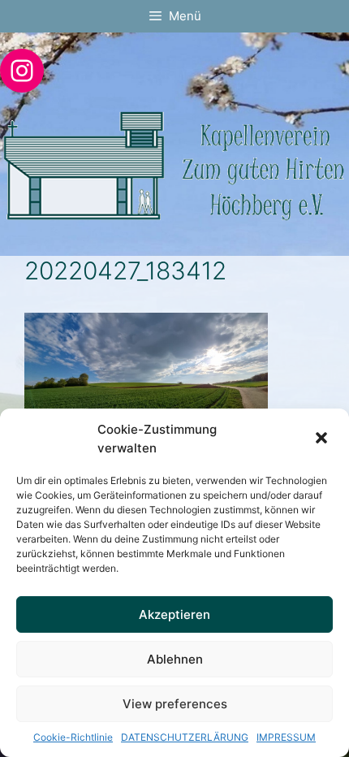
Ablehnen (175, 659)
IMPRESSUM (286, 737)
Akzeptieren (174, 614)
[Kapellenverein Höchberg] (174, 165)
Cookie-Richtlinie (73, 737)
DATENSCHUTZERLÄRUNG (184, 737)
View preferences (175, 704)
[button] (323, 439)
